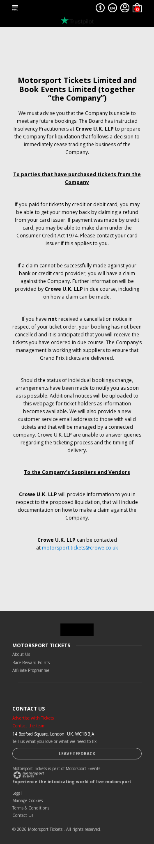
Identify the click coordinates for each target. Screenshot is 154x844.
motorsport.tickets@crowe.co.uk (80, 547)
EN (112, 8)
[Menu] (15, 8)
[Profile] (124, 7)
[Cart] (137, 7)
